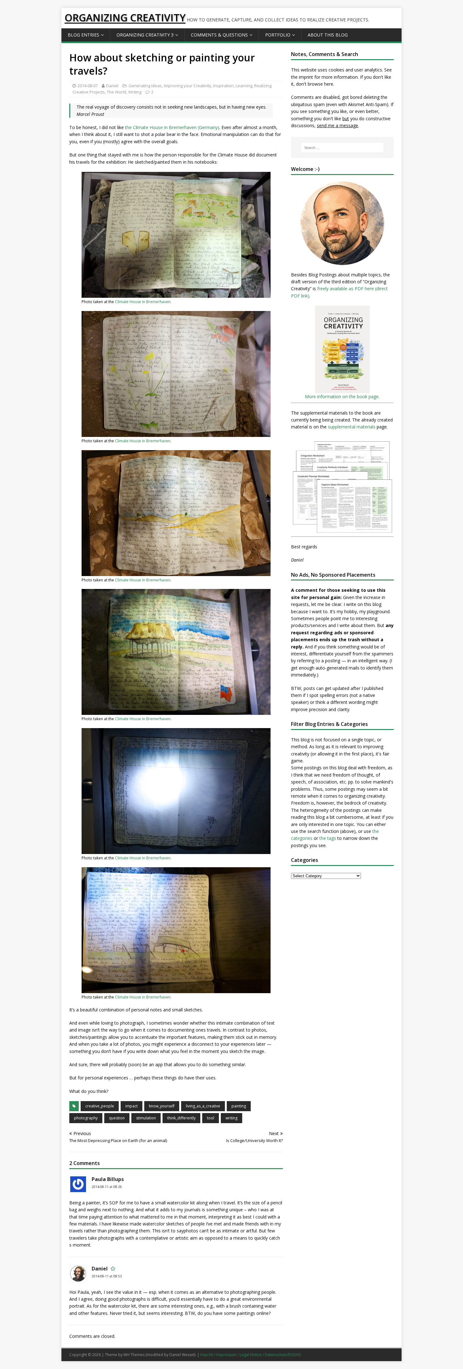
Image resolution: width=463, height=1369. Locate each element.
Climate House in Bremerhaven (142, 301)
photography (86, 1118)
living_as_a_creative (203, 1106)
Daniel (112, 85)
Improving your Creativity (187, 85)
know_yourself (161, 1106)
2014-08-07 (87, 85)
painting (239, 1106)
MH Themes (134, 1354)
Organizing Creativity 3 (145, 35)
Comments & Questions (219, 35)
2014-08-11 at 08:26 (107, 1187)
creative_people (99, 1106)
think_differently (181, 1118)
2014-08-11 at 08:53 (107, 1276)
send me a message (337, 125)
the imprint (302, 77)
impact (131, 1106)
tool (210, 1118)
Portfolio (277, 35)
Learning (244, 85)
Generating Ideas (145, 85)
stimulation (146, 1118)
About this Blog (328, 35)
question (117, 1118)
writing (231, 1118)
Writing (134, 92)
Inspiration (223, 85)
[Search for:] (342, 147)
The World (116, 92)
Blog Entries (83, 35)
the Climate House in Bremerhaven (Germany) (172, 127)
